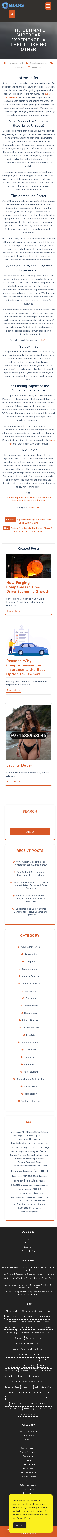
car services (43, 1143)
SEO (35, 1201)
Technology (31, 1093)
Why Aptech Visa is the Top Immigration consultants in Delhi (31, 863)
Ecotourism (31, 991)
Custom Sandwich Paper (30, 1162)
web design (37, 1208)
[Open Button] (48, 6)
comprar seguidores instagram (24, 1151)
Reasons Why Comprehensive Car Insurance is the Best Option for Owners (25, 667)
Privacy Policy (28, 1251)
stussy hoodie (38, 1204)
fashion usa (17, 1176)
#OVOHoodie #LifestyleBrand (35, 1132)
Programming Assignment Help (23, 1197)
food (35, 1176)
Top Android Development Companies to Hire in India (30, 874)
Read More (13, 610)
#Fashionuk (16, 1132)
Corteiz (44, 1151)
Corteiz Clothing (18, 1155)
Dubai (44, 1165)
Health (29, 1180)
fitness (27, 1176)
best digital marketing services (29, 1135)
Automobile (34, 507)
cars (34, 1143)
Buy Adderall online (20, 1143)
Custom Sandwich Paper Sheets (26, 1165)
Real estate (31, 1057)
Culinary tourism (30, 968)
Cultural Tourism (30, 976)
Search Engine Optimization (30, 1079)
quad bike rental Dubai (23, 1201)
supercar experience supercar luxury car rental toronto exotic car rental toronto (28, 499)
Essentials (27, 1171)
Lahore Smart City (23, 1193)
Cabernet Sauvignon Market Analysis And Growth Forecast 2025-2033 (31, 898)
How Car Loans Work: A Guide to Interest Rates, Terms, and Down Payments (31, 885)
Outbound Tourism (30, 1042)
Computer (31, 961)
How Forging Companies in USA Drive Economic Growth (27, 587)
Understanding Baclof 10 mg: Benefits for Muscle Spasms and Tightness (31, 911)
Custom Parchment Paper (38, 1155)
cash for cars (17, 1147)
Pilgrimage (30, 1049)
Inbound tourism (30, 1020)
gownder (18, 1180)
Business (34, 1139)
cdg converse (30, 1147)
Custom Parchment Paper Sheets (29, 1158)
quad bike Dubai (42, 1197)
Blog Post (28, 1247)
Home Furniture (24, 1189)
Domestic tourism (31, 983)
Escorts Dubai (19, 765)
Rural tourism (31, 1071)
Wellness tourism (30, 1101)
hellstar (15, 1185)
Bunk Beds (23, 1139)
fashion (40, 1170)
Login (28, 1239)
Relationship (30, 1064)
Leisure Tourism (30, 1027)
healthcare (40, 1181)
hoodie (37, 1189)
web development (29, 1211)
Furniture (43, 1176)
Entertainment (30, 1005)
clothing (43, 1147)
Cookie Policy (23, 1518)
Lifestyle (30, 1035)
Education (31, 998)
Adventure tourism (30, 946)
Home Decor (30, 1013)
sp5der (41, 1200)
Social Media (30, 1086)
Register (28, 1243)
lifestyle (38, 1193)
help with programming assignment (34, 1185)
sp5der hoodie (21, 1204)
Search (30, 811)
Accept (19, 1525)
